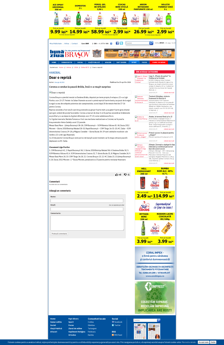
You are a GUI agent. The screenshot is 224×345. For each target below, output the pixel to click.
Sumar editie (66, 62)
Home (54, 62)
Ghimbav (91, 325)
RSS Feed (118, 335)
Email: (53, 205)
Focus (144, 62)
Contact (75, 43)
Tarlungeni (92, 328)
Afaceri (108, 62)
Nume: (53, 197)
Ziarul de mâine (158, 62)
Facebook (118, 322)
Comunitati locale (97, 318)
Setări (213, 342)
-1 (128, 174)
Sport (134, 62)
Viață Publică (94, 62)
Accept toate (203, 342)
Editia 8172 (85, 67)
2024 (76, 67)
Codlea (91, 322)
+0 (120, 174)
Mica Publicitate (56, 43)
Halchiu (91, 335)
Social (80, 62)
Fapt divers (121, 62)
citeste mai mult (169, 92)
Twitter (117, 325)
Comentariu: (56, 213)
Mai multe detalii (188, 342)
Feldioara (92, 332)
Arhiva (66, 43)
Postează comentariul (59, 234)
